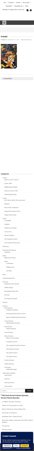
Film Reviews (8, 327)
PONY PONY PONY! (11, 369)
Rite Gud (6, 295)
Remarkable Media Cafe (11, 291)
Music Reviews (8, 336)
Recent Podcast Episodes (10, 398)
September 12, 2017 (13, 40)
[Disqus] (17, 105)
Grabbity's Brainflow (12, 310)
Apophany (7, 252)
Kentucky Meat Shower (9, 250)
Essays (5, 198)
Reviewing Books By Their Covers (16, 313)
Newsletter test (19, 6)
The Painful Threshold (10, 298)
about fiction (8, 375)
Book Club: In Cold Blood (9, 413)
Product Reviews (9, 360)
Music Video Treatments (11, 207)
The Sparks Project (11, 353)
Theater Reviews (9, 364)
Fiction (5, 218)
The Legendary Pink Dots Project (15, 345)
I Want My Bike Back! (10, 194)
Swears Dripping (9, 235)
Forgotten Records (11, 342)
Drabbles (7, 224)
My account (26, 2)
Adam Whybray (27, 40)
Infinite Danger (8, 287)
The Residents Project (12, 349)
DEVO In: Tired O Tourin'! (11, 180)
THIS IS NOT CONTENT (9, 373)
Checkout (10, 2)
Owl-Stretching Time (9, 278)
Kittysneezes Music (10, 258)
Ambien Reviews (11, 328)
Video (6, 261)
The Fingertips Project (10, 239)
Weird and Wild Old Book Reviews (16, 317)
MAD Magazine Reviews (13, 323)
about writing (8, 386)
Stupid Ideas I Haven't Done (12, 211)
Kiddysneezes (10, 267)
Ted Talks (9, 271)
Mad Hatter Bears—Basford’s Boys (12, 416)
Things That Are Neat (10, 215)
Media (4, 256)
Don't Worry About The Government (14, 200)
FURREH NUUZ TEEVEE (10, 187)
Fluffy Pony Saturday (10, 228)
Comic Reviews (8, 321)
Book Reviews (8, 308)
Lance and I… (8, 232)
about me (7, 379)
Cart (5, 2)
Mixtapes (7, 204)
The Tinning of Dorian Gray (12, 243)
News (4, 274)
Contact (18, 2)
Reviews (5, 306)
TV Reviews (7, 367)
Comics (5, 178)
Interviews (6, 246)
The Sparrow (5, 426)
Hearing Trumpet (7, 429)
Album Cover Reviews (12, 338)
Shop (26, 6)
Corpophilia (7, 220)
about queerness (9, 382)
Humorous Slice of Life (11, 191)
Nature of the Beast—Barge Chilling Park (13, 409)
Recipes (5, 302)
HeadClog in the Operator (11, 284)
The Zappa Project (11, 356)
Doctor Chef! (8, 183)
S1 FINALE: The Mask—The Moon (11, 402)
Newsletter (9, 6)
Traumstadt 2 (7, 78)
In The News (9, 263)
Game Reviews (8, 332)
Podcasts (5, 282)
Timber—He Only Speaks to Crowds (12, 405)
